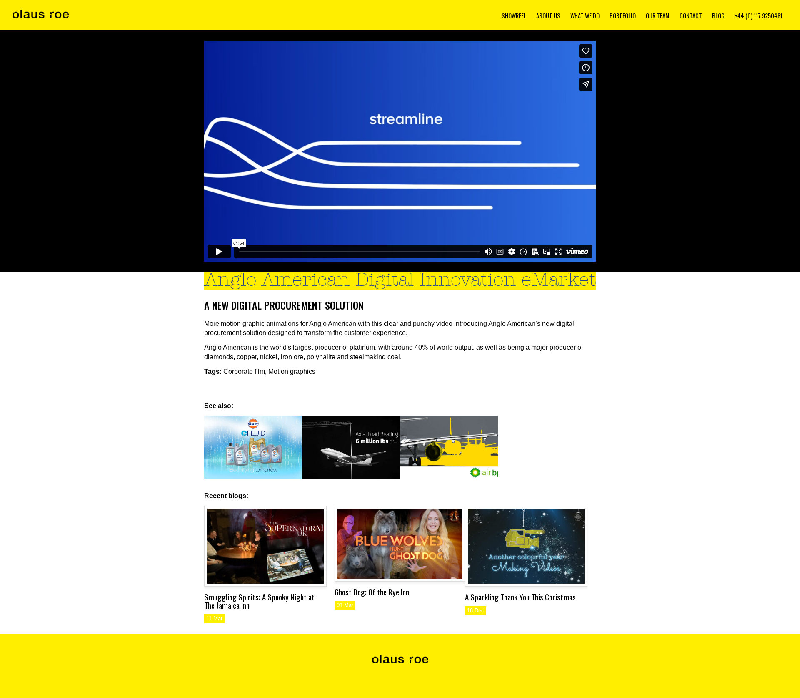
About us (548, 15)
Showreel (514, 15)
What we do (585, 15)
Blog (718, 15)
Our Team (658, 15)
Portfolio (623, 15)
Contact (691, 15)
